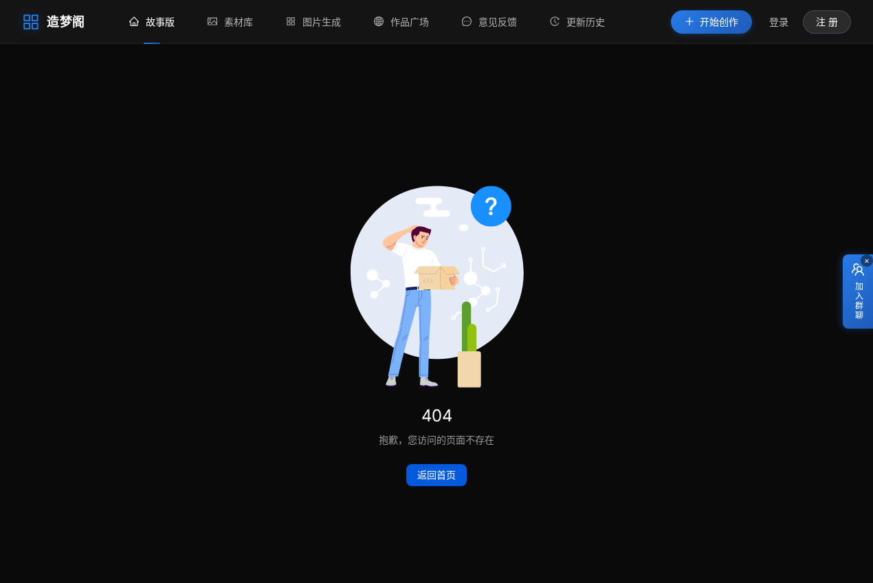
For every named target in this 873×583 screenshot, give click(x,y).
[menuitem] (151, 22)
